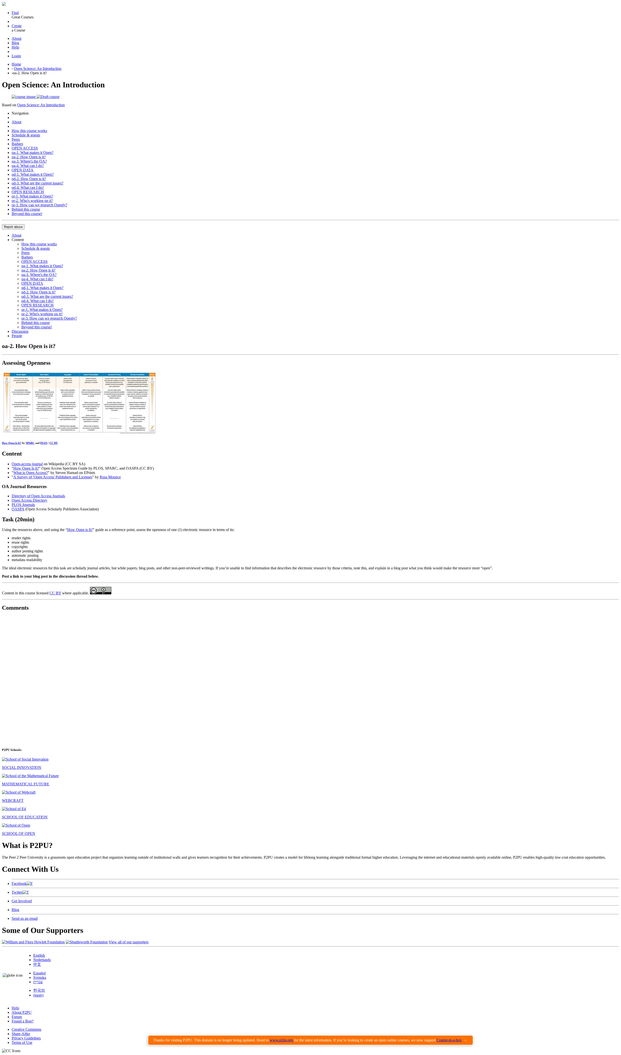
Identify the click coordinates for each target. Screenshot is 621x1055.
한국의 (39, 990)
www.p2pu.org (281, 1040)
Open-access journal (27, 464)
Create (17, 26)
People (17, 336)
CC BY (53, 442)
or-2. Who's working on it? (32, 201)
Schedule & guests (26, 135)
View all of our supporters (128, 942)
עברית (38, 982)
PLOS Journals (23, 505)
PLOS (43, 442)
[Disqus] (310, 676)
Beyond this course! (27, 214)
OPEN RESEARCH (28, 192)
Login (16, 56)
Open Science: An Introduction (37, 68)
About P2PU (22, 1012)
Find (15, 13)
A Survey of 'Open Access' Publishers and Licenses (52, 477)
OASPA (18, 509)
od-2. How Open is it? (29, 179)
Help (15, 47)
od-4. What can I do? (28, 187)
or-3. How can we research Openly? (39, 205)
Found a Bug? (22, 1021)
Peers (16, 139)
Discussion (20, 331)
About (16, 38)
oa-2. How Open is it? (29, 157)
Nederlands (42, 960)
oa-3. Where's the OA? (29, 161)
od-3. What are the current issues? (37, 183)
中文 (37, 964)
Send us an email (25, 918)
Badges (17, 144)
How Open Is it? (26, 468)
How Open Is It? (11, 442)
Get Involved (22, 901)
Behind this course (26, 209)
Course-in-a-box (449, 1040)
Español (39, 973)
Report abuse (13, 227)
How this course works (29, 131)
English (39, 955)
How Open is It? (80, 530)
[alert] (310, 1040)
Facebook (19, 883)
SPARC (30, 442)
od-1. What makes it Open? (33, 174)
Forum (17, 1017)
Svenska (39, 977)
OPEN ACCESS (25, 148)
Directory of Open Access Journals (38, 496)
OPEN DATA (22, 170)
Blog (15, 43)
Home (16, 64)
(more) (38, 995)
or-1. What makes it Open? (32, 196)
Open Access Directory (29, 500)
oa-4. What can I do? (28, 166)
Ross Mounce (110, 477)
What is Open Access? (30, 473)
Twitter (17, 892)
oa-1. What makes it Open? (32, 152)
